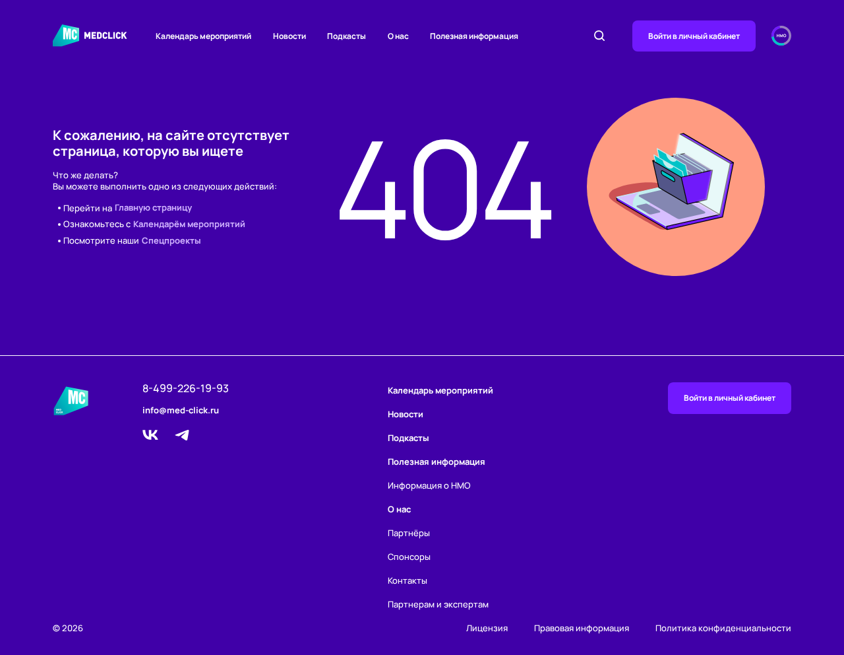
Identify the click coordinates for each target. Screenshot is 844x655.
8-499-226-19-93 (185, 388)
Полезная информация (474, 36)
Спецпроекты (171, 241)
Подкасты (346, 36)
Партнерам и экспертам (438, 604)
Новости (289, 36)
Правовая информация (581, 628)
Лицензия (487, 628)
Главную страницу (153, 208)
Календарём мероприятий (189, 224)
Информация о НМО (429, 485)
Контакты (407, 580)
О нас (398, 36)
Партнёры (409, 533)
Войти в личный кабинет (694, 36)
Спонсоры (409, 557)
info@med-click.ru (180, 410)
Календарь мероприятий (203, 36)
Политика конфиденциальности (723, 628)
